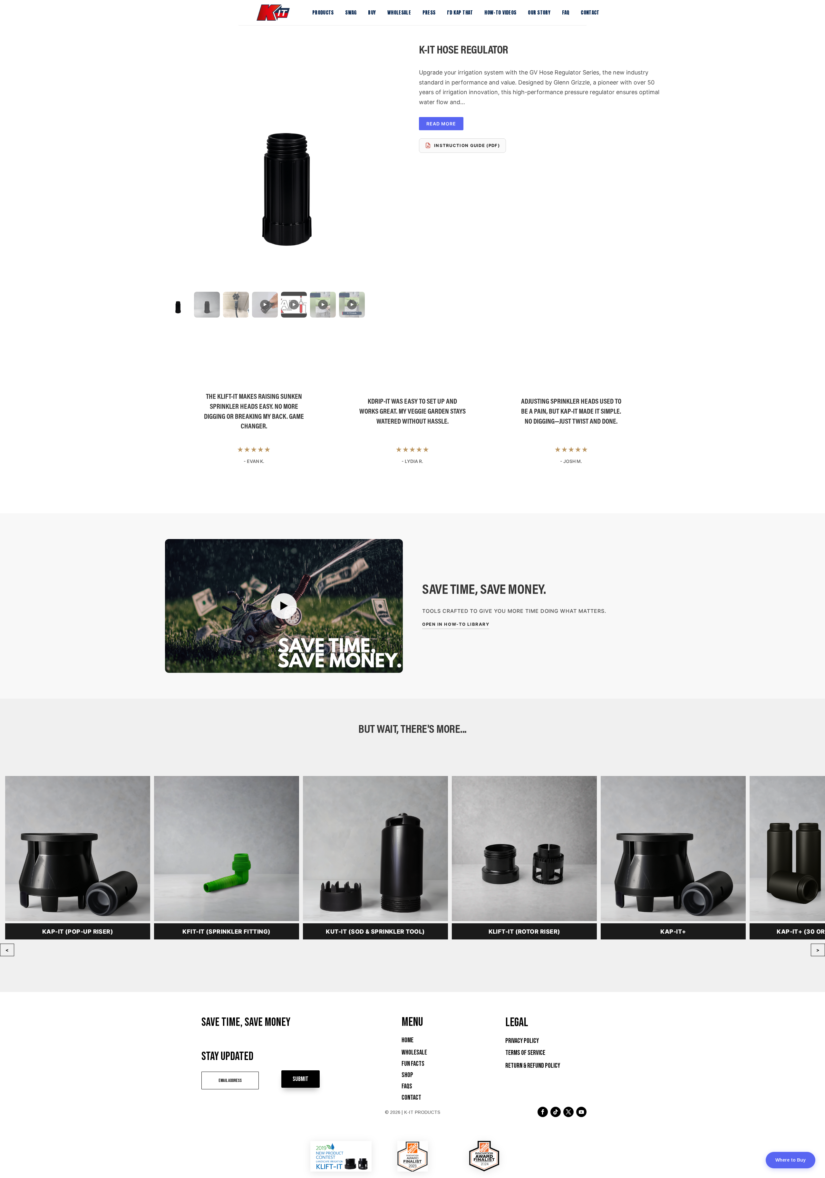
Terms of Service (525, 1053)
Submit (300, 1079)
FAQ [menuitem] (565, 12)
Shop (407, 1075)
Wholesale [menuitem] (399, 12)
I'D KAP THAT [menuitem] (460, 12)
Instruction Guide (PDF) (467, 145)
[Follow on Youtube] (581, 1112)
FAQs (407, 1086)
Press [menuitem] (429, 12)
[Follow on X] (568, 1112)
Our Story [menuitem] (539, 12)
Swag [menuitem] (350, 12)
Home (407, 1040)
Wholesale (414, 1052)
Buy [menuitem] (372, 12)
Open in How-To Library (455, 624)
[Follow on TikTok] (555, 1112)
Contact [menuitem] (590, 12)
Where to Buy (790, 1160)
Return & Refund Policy (532, 1066)
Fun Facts (413, 1064)
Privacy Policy (522, 1041)
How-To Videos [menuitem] (500, 12)
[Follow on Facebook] (543, 1112)
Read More (441, 123)
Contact (411, 1098)
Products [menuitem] (323, 12)
